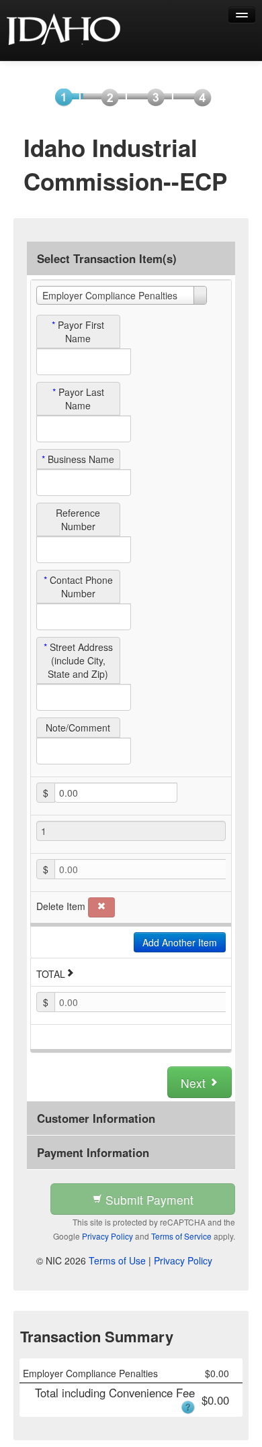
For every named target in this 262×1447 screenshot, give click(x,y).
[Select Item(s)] (59, 96)
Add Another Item (179, 942)
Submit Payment (147, 1199)
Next (195, 1083)
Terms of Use (117, 1260)
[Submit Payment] (198, 96)
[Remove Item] (101, 907)
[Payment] (152, 96)
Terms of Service (181, 1236)
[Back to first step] (64, 30)
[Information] (106, 96)
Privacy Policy (107, 1236)
